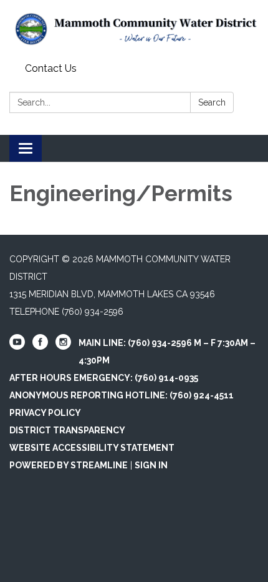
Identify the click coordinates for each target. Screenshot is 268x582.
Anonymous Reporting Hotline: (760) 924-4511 (121, 395)
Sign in (151, 465)
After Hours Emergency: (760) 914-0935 (103, 378)
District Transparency (67, 430)
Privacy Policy (45, 413)
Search (212, 102)
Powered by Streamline (68, 465)
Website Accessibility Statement (92, 448)
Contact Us (51, 68)
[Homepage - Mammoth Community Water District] (134, 29)
